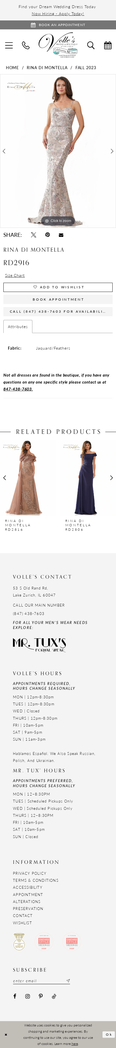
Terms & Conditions (36, 880)
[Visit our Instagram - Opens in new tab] (27, 996)
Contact (23, 915)
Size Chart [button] (15, 275)
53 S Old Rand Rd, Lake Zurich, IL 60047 (34, 591)
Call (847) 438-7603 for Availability (59, 311)
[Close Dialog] (6, 1035)
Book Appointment (58, 299)
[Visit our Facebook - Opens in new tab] (15, 996)
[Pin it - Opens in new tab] (47, 234)
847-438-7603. (18, 389)
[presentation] (28, 478)
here (75, 1043)
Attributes (18, 326)
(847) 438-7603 (28, 613)
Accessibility (28, 887)
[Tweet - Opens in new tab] (34, 234)
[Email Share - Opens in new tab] (61, 235)
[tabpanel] (58, 151)
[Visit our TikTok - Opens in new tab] (54, 996)
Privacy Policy (29, 873)
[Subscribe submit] (67, 980)
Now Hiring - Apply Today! (58, 13)
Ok (109, 1034)
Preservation (28, 908)
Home (12, 67)
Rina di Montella (47, 67)
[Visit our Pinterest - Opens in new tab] (41, 996)
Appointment (28, 894)
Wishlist (22, 922)
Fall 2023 (86, 67)
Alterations (27, 901)
